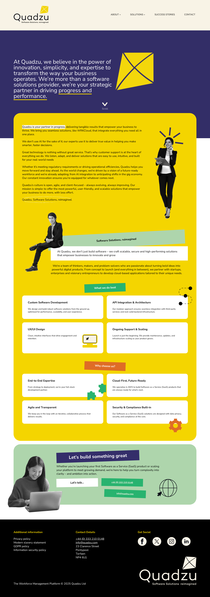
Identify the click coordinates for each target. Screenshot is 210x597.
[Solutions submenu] (144, 14)
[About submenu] (120, 14)
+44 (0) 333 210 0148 (122, 482)
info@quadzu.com (125, 493)
